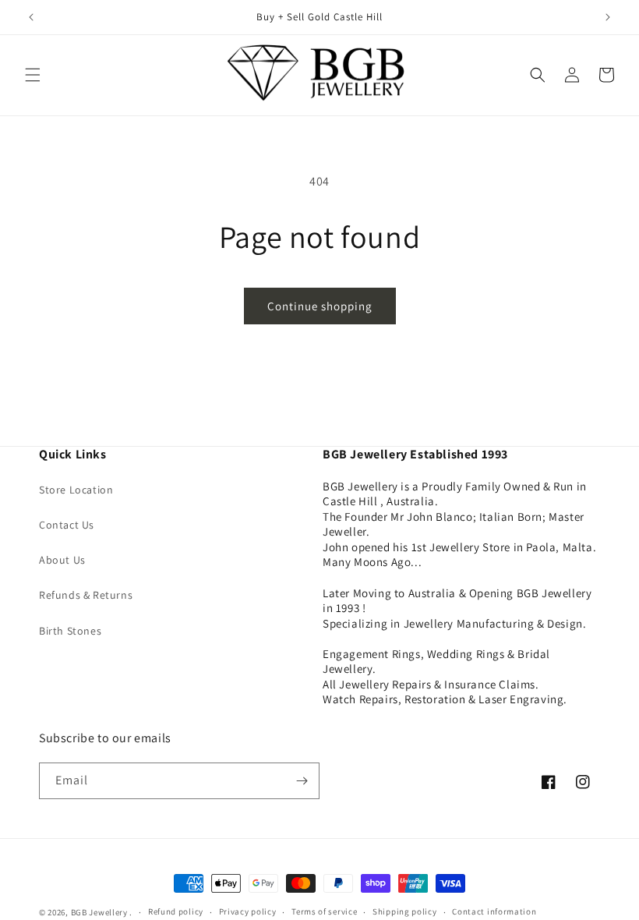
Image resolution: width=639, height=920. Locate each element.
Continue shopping (319, 306)
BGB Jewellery (99, 912)
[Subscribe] (301, 781)
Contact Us (66, 525)
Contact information (494, 911)
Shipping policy (404, 911)
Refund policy (175, 911)
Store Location (76, 490)
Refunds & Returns (85, 595)
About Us (62, 560)
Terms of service (324, 911)
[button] (33, 75)
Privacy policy (248, 911)
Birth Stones (70, 631)
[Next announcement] (608, 17)
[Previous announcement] (31, 17)
